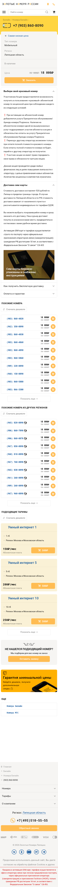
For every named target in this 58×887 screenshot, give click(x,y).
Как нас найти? (48, 4)
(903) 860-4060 (15, 342)
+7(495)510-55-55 (54, 4)
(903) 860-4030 (15, 334)
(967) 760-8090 (15, 462)
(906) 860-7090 (15, 430)
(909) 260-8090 (15, 485)
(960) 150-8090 (15, 373)
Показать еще (27, 398)
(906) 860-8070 (15, 438)
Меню (4, 12)
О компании (8, 803)
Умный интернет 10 (23, 598)
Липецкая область (34, 812)
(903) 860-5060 (15, 358)
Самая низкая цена (18, 35)
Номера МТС (13, 712)
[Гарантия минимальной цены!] (29, 681)
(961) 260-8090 (15, 477)
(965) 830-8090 (15, 469)
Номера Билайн (20, 20)
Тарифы (6, 796)
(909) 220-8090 (15, 365)
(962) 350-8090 (15, 326)
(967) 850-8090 (15, 446)
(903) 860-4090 (15, 350)
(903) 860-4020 (15, 318)
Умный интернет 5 (22, 563)
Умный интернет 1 (22, 527)
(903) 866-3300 (15, 389)
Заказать (31, 80)
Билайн (6, 20)
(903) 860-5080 (15, 381)
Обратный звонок (29, 828)
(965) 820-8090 (15, 422)
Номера (6, 788)
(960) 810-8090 (15, 454)
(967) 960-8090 (15, 493)
